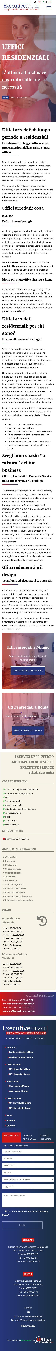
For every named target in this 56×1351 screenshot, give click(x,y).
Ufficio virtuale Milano (20, 1103)
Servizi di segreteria (14, 884)
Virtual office (10, 880)
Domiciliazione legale (14, 892)
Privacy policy (28, 1326)
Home (5, 97)
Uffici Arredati (14, 1064)
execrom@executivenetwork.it (19, 1011)
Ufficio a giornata (12, 869)
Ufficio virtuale (14, 1098)
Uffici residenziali (12, 873)
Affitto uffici (10, 857)
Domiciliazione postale (15, 888)
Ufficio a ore (10, 865)
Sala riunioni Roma (18, 1091)
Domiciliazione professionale (18, 896)
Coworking (9, 861)
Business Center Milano (21, 1052)
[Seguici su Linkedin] (28, 1312)
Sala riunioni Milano (19, 1086)
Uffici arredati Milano (28, 670)
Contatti (11, 1125)
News (10, 1115)
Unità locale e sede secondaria (18, 900)
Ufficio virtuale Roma (19, 1108)
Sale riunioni (10, 876)
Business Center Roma (21, 1057)
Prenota (11, 1120)
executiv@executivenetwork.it (18, 1003)
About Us (11, 1047)
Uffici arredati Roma (28, 730)
